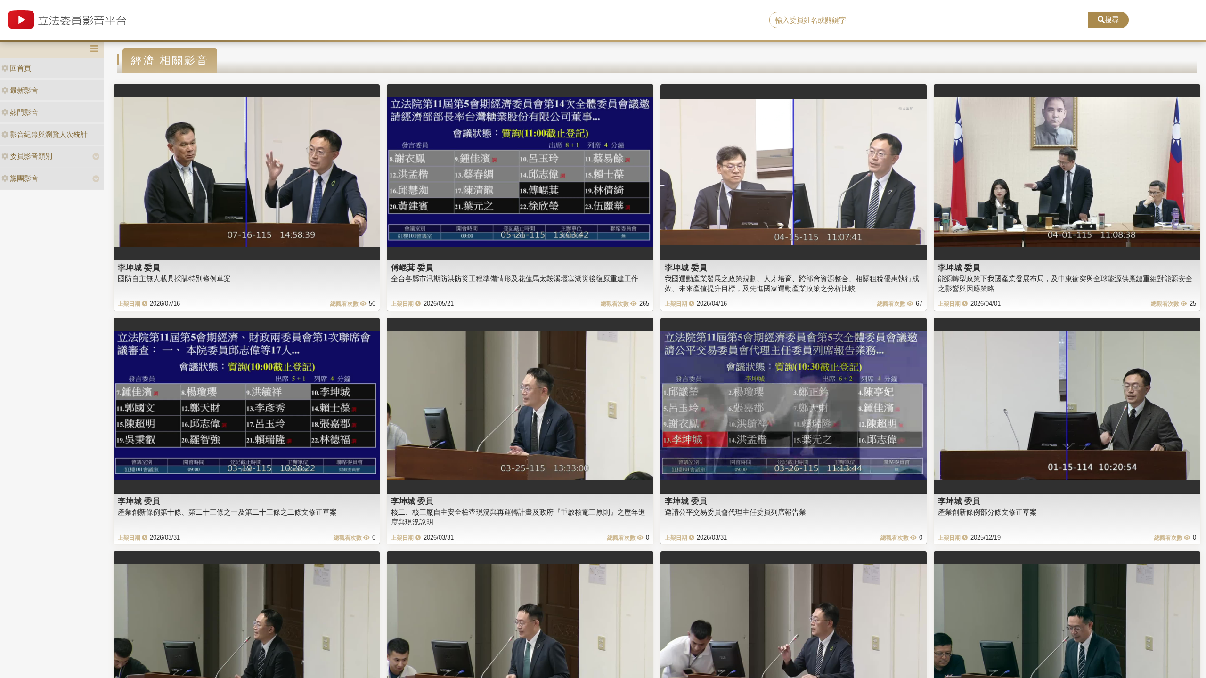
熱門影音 (24, 112)
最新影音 (24, 90)
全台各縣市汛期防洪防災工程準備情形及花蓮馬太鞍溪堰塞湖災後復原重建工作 (514, 278)
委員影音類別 (31, 156)
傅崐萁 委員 (412, 267)
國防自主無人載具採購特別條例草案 (174, 278)
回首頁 (20, 68)
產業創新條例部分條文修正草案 (987, 512)
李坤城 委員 (139, 267)
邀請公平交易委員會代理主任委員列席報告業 (735, 512)
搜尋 (1112, 20)
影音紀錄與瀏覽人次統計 (49, 134)
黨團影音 (24, 178)
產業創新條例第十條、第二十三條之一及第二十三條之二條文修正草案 (227, 512)
